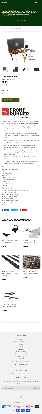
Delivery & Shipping (21, 342)
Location (21, 344)
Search (21, 339)
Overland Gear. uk (21, 354)
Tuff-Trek (21, 359)
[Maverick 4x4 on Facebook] (20, 397)
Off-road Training (21, 351)
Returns (21, 356)
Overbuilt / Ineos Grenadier (21, 361)
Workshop (21, 349)
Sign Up (36, 388)
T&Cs (21, 346)
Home (4, 28)
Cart (38, 2)
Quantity (5, 90)
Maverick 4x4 (22, 403)
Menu (6, 2)
